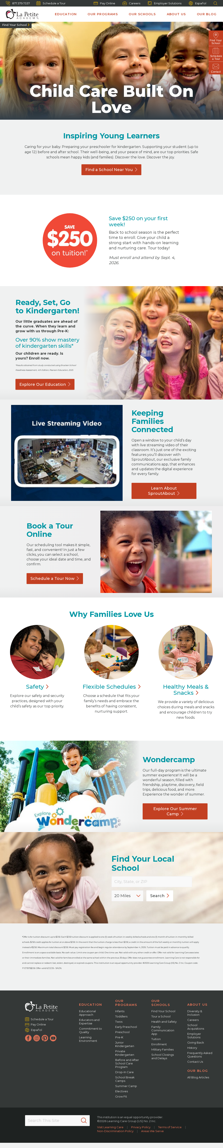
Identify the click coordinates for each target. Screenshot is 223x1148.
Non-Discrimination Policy (115, 1131)
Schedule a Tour (54, 3)
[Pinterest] (45, 1038)
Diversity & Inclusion (194, 1012)
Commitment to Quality (90, 1030)
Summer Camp (126, 1086)
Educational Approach (87, 1012)
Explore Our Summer (175, 811)
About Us (176, 14)
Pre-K (119, 1037)
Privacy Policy (140, 1127)
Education (66, 14)
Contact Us (195, 1061)
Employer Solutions (167, 3)
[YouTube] (53, 1038)
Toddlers (121, 1016)
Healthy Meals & (186, 689)
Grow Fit (121, 1096)
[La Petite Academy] (20, 14)
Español (200, 3)
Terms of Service (170, 1127)
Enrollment (159, 1044)
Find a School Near (109, 169)
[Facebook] (28, 1038)
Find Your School (14, 25)
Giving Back (195, 1042)
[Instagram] (36, 1038)
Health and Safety (164, 1021)
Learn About (162, 491)
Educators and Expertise (89, 1021)
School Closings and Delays (162, 1056)
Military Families (162, 1049)
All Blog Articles (198, 1077)
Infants (119, 1011)
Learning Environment (88, 1039)
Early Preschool (126, 1027)
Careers (134, 3)
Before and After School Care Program (127, 1063)
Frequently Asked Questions (199, 1054)
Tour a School (161, 1016)
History (192, 1047)
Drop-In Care (124, 1072)
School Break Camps (125, 1079)
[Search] (84, 1120)
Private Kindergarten (124, 1052)
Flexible (109, 686)
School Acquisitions (195, 1026)
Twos (118, 1021)
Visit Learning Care (110, 1127)
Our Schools (142, 14)
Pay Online (107, 3)
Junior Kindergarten (124, 1044)
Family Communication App (162, 1030)
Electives (121, 1091)
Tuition (156, 1039)
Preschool (122, 1032)
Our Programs (103, 14)
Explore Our (42, 384)
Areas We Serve (152, 1131)
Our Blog (206, 14)
